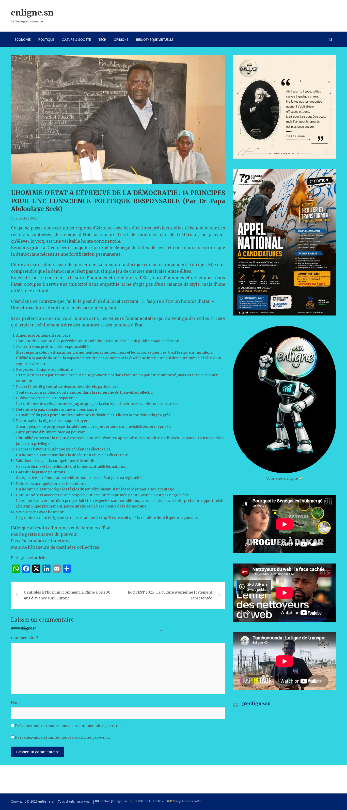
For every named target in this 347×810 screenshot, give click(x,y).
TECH (102, 39)
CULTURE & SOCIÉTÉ (76, 39)
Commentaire (25, 638)
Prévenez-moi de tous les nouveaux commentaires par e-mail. (69, 725)
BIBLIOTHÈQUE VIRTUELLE (155, 39)
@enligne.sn (256, 703)
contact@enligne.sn (113, 801)
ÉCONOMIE (23, 39)
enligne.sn (32, 13)
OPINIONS (121, 39)
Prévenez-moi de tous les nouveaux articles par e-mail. (63, 737)
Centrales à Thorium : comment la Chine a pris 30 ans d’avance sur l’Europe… (67, 595)
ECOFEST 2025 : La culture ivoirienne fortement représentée (170, 595)
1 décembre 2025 (24, 218)
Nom (15, 702)
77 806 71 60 (161, 801)
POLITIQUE (46, 39)
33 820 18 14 (142, 801)
